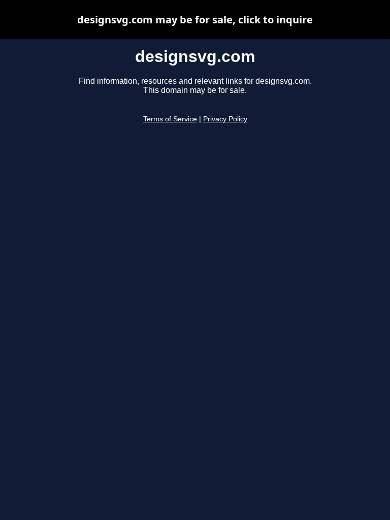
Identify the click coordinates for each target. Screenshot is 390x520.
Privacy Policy (225, 119)
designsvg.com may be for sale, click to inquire (195, 19)
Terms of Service (170, 119)
